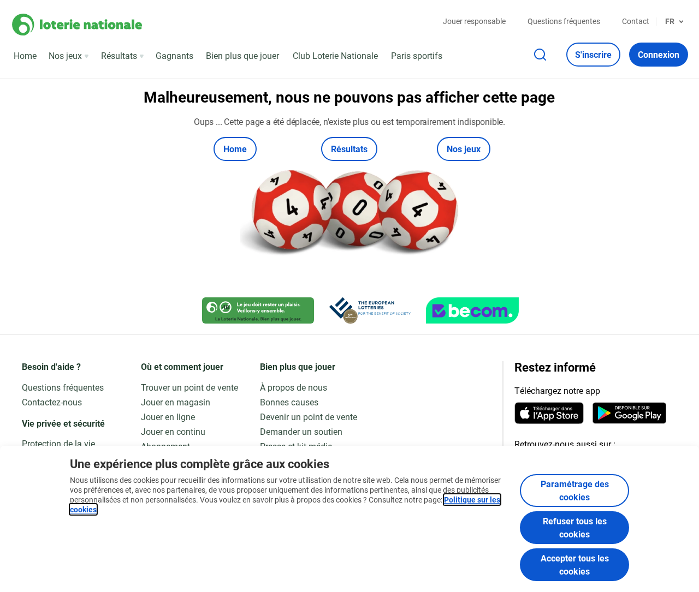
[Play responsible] (258, 310)
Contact (635, 21)
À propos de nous (293, 387)
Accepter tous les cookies (575, 564)
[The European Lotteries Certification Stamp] (370, 310)
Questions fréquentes (564, 21)
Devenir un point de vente (308, 416)
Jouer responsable (474, 21)
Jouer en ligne (168, 416)
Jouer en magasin (175, 402)
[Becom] (472, 310)
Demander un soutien (301, 431)
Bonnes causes (289, 402)
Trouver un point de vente (189, 387)
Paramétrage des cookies (575, 490)
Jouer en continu (173, 431)
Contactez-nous (52, 402)
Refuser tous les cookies (575, 527)
